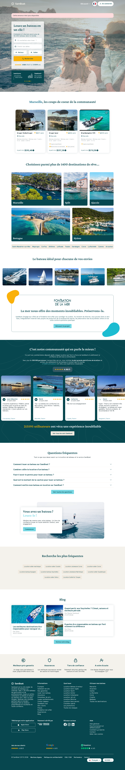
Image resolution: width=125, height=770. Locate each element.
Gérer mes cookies (96, 734)
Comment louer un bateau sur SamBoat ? (31, 464)
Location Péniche (70, 699)
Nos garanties (43, 691)
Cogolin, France (71, 418)
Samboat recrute (44, 689)
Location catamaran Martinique (73, 572)
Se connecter (107, 3)
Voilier (35, 52)
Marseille (35, 102)
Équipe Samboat (73, 613)
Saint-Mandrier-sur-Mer (21, 246)
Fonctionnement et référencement (97, 727)
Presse (40, 708)
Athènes (52, 246)
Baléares (93, 699)
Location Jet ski (69, 697)
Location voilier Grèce (51, 577)
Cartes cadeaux (43, 701)
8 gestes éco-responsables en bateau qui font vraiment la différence (85, 625)
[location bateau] (18, 3)
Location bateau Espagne (28, 572)
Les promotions (69, 705)
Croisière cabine (69, 703)
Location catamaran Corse (73, 566)
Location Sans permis (71, 701)
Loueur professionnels (45, 699)
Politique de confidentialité (53, 757)
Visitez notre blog (62, 642)
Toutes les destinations (98, 701)
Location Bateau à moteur (73, 686)
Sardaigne (76, 246)
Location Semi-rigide (71, 689)
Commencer (29, 529)
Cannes (101, 246)
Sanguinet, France (104, 418)
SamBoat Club (43, 703)
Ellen (17, 631)
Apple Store (25, 725)
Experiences (42, 712)
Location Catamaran (71, 695)
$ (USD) (107, 760)
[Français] (94, 3)
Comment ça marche (97, 730)
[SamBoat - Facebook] (65, 724)
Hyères (92, 691)
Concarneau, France (9, 418)
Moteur (21, 52)
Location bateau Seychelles (49, 572)
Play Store (25, 730)
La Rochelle (92, 246)
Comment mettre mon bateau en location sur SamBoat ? (38, 485)
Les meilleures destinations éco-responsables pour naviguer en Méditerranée (27, 628)
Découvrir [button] (84, 3)
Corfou (44, 246)
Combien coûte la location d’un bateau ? (31, 469)
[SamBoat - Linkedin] (73, 724)
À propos (41, 686)
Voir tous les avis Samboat (62, 433)
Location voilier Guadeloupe (97, 572)
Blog (39, 714)
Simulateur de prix (44, 697)
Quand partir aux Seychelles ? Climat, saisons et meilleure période (86, 609)
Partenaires (78, 757)
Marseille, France (40, 418)
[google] (50, 745)
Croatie (92, 697)
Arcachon (109, 246)
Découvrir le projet (62, 326)
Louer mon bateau (44, 693)
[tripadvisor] (86, 745)
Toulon (67, 246)
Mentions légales (36, 757)
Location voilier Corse (94, 566)
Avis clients (42, 705)
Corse (84, 246)
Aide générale (94, 724)
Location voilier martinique (32, 566)
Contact (93, 732)
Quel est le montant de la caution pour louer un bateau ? (38, 479)
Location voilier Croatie (53, 566)
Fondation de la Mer (45, 710)
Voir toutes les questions (62, 492)
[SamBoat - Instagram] (69, 724)
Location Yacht (69, 691)
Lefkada (60, 246)
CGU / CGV (68, 757)
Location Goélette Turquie (71, 577)
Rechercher (28, 58)
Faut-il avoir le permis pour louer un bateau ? (33, 474)
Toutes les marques (70, 708)
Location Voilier (69, 693)
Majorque (35, 246)
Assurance (41, 695)
